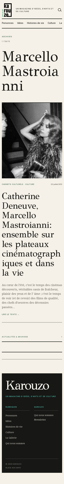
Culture (52, 23)
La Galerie (11, 437)
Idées (20, 23)
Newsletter (40, 419)
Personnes (8, 23)
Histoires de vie (35, 23)
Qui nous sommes (15, 443)
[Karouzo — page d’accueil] (7, 10)
